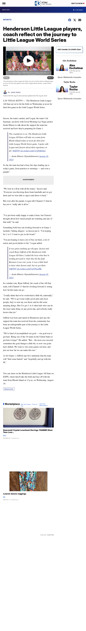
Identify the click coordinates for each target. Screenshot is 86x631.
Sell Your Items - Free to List (29, 405)
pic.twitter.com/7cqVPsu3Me (29, 268)
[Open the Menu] (4, 3)
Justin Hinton (16, 92)
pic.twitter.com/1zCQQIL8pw (33, 150)
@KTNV (16, 150)
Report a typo (8, 389)
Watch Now (77, 3)
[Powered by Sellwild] (50, 535)
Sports (7, 20)
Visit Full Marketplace (43, 404)
